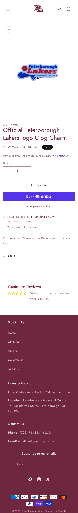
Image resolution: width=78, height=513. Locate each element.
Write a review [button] (39, 299)
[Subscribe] (60, 464)
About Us (14, 369)
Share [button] (11, 256)
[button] (8, 8)
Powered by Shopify (55, 511)
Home (12, 333)
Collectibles (15, 360)
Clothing (13, 342)
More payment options (39, 206)
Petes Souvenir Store (33, 511)
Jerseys (12, 351)
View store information (22, 227)
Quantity (8, 163)
